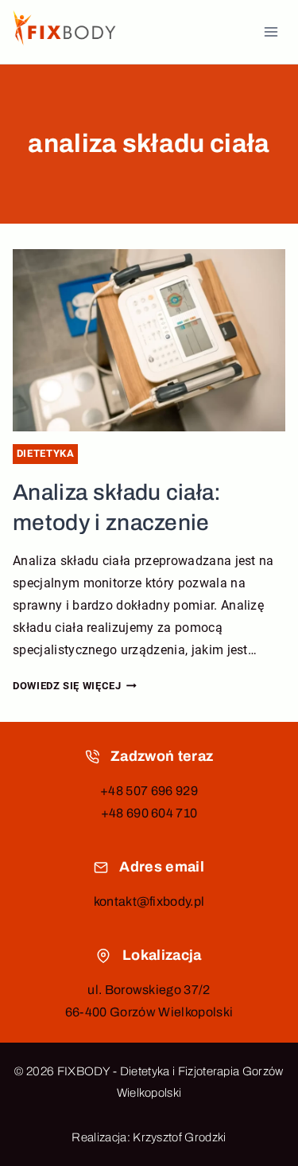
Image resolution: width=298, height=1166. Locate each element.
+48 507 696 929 (149, 790)
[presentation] (149, 340)
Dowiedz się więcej (75, 686)
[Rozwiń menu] (270, 31)
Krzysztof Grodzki (179, 1137)
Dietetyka (46, 453)
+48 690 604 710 (149, 813)
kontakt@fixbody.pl (149, 901)
